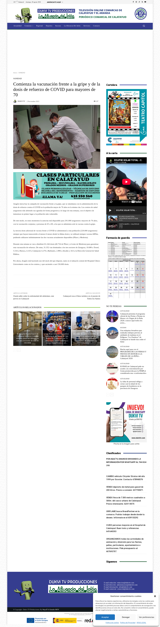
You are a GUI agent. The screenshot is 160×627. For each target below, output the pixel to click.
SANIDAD (21, 73)
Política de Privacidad (127, 622)
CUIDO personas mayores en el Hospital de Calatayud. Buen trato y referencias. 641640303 (125, 528)
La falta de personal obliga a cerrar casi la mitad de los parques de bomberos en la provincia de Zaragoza (131, 385)
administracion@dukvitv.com (127, 585)
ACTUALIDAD (124, 311)
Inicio (15, 73)
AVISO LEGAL (141, 622)
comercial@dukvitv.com (125, 589)
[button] (155, 596)
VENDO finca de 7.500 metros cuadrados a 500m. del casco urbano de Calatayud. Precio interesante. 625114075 (125, 500)
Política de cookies (112, 622)
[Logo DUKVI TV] (24, 15)
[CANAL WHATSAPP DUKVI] (126, 422)
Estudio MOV (54, 609)
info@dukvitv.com (125, 587)
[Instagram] (136, 2)
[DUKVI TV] (15, 101)
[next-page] (18, 350)
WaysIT (45, 609)
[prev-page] (14, 350)
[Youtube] (145, 2)
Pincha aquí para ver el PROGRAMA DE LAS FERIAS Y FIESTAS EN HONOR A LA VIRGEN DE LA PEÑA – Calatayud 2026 (133, 353)
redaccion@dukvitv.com (125, 583)
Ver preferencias (146, 617)
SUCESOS (123, 327)
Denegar (126, 617)
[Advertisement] (80, 49)
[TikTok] (139, 2)
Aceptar (105, 617)
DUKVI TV (21, 101)
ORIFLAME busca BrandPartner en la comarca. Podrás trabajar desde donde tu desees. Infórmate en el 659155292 (125, 514)
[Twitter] (142, 2)
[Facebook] (133, 2)
